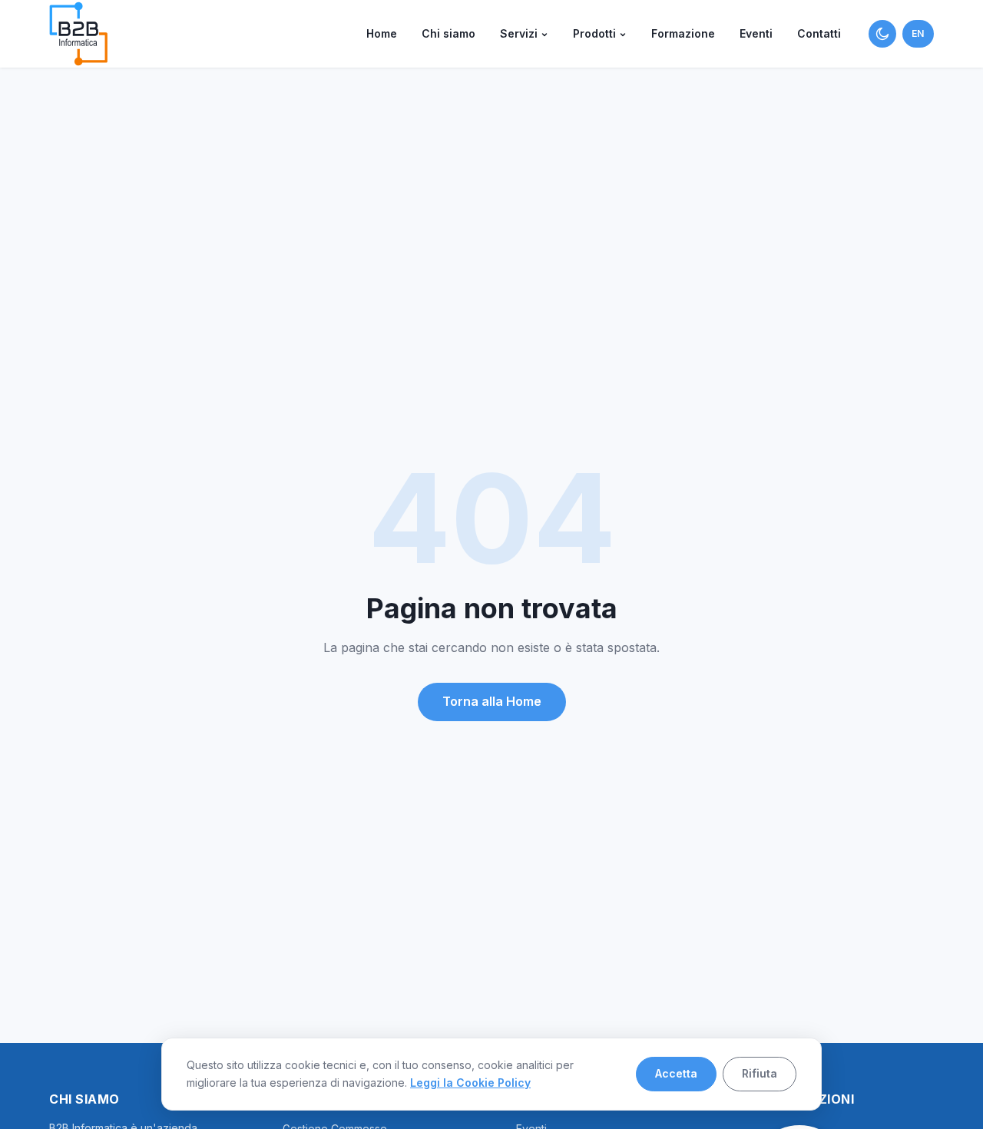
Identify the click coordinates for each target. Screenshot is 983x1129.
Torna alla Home (491, 701)
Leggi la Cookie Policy (470, 1082)
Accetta (676, 1073)
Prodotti (594, 33)
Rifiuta (759, 1073)
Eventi (756, 33)
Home (381, 33)
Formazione (683, 33)
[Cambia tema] (882, 34)
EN (918, 33)
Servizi (519, 33)
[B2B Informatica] (78, 34)
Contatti (819, 33)
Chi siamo (448, 33)
